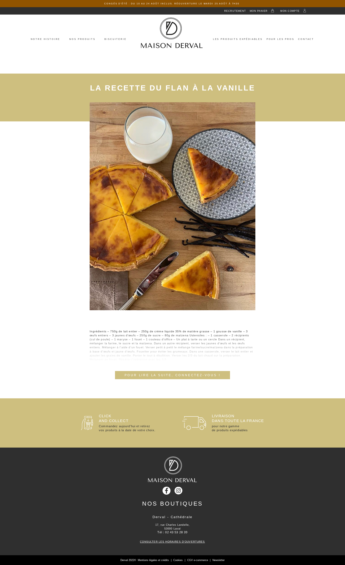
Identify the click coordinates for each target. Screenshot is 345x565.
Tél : (172, 532)
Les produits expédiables (238, 39)
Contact (306, 39)
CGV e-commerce (197, 560)
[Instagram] (178, 491)
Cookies (178, 560)
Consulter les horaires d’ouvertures (172, 541)
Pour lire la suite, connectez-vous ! (173, 375)
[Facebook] (167, 491)
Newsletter (218, 560)
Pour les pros (280, 39)
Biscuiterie (115, 39)
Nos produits (82, 39)
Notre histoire (45, 39)
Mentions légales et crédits (153, 560)
